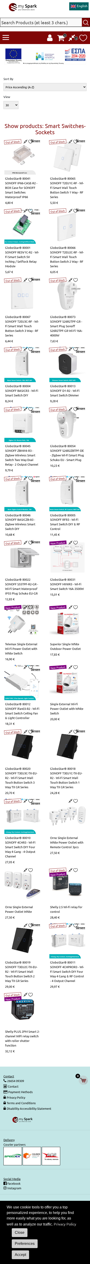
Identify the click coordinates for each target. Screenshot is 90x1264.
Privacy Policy (16, 1097)
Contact (13, 1086)
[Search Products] (86, 22)
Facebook (14, 1183)
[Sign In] (50, 39)
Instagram (14, 1188)
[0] (72, 39)
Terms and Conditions (21, 1103)
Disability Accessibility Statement (29, 1108)
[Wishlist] (83, 39)
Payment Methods (20, 1092)
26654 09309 (15, 1081)
